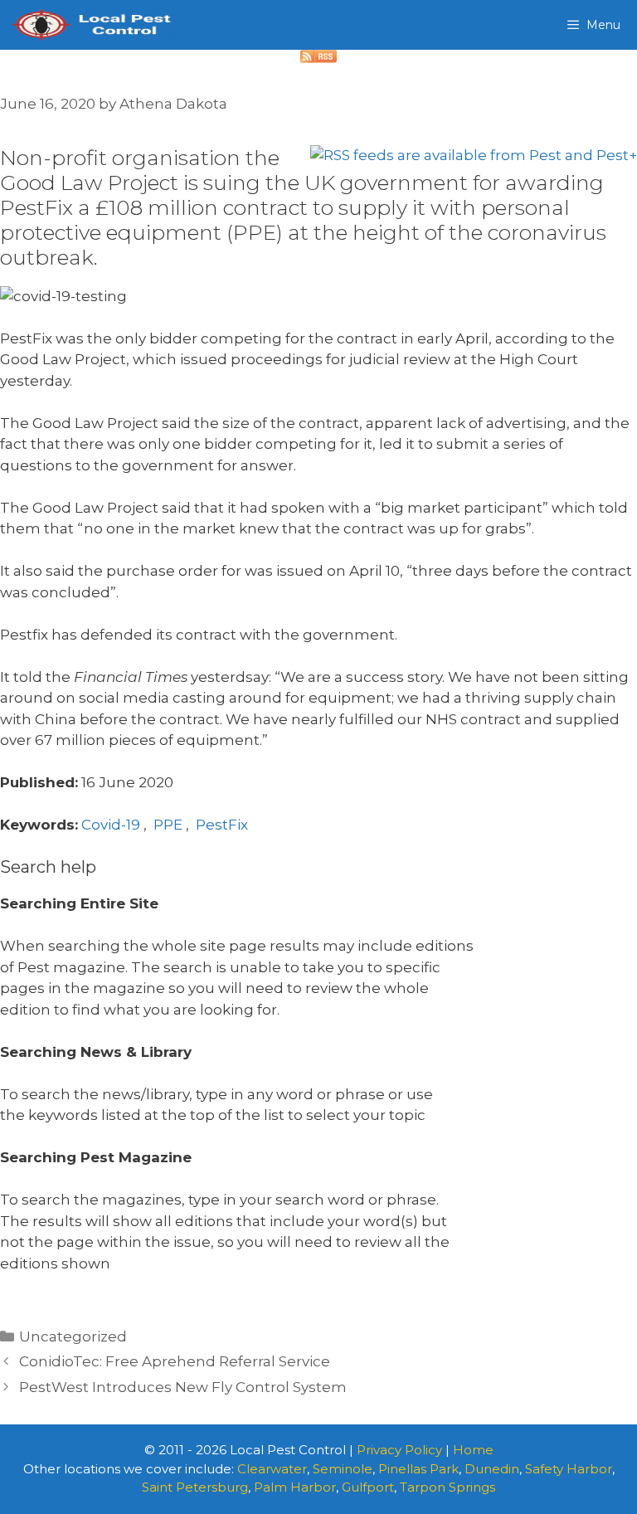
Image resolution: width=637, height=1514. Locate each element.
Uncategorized (73, 1336)
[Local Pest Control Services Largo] (91, 25)
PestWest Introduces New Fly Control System (183, 1387)
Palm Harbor (295, 1487)
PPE (167, 824)
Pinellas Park (418, 1469)
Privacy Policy (399, 1450)
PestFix (222, 824)
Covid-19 (110, 824)
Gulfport (368, 1487)
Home (473, 1450)
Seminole (342, 1469)
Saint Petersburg (195, 1487)
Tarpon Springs (447, 1487)
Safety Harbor (568, 1469)
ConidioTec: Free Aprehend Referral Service (174, 1361)
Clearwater (272, 1469)
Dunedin (491, 1469)
